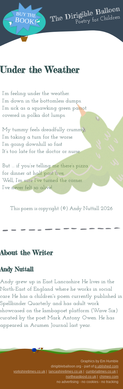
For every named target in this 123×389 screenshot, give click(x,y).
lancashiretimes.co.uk (65, 371)
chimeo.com (109, 377)
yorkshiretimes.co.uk (29, 371)
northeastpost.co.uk (81, 377)
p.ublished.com (106, 366)
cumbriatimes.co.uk (101, 371)
